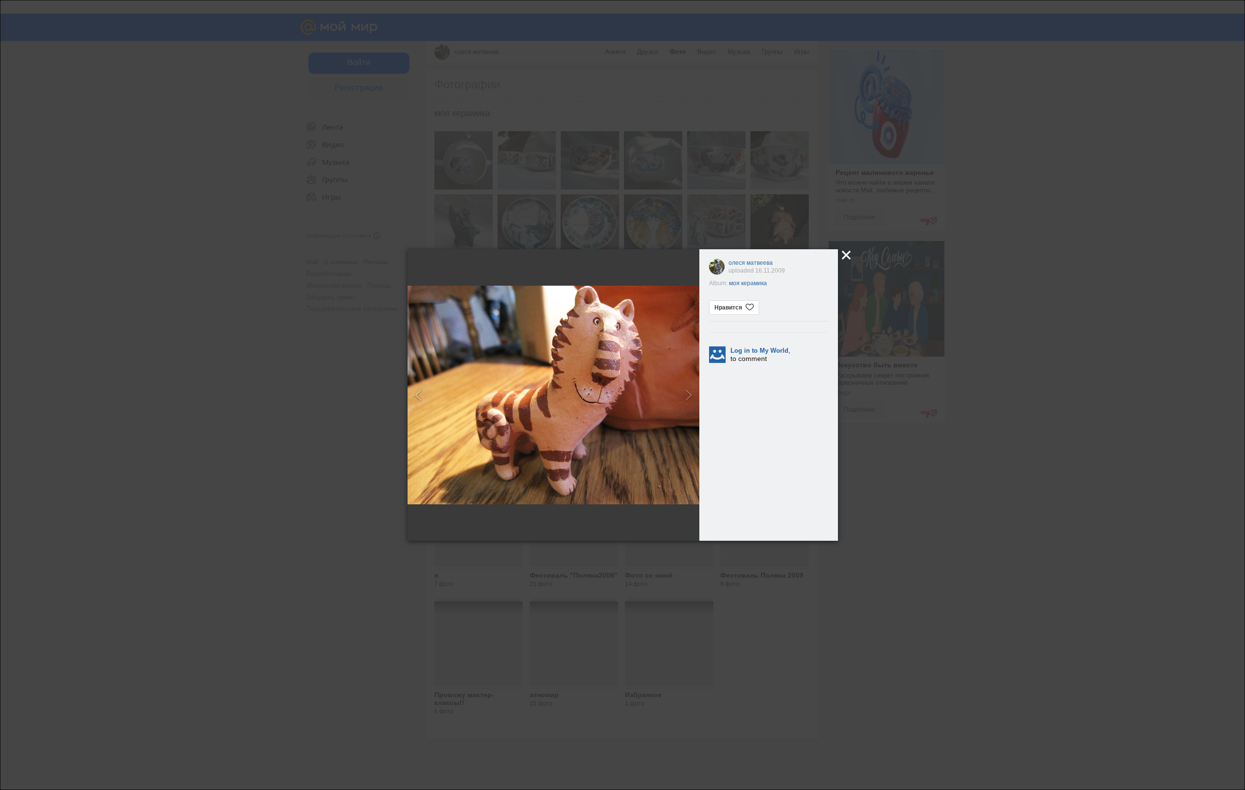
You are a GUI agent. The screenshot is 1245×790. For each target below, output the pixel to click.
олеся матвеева (751, 262)
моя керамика (748, 283)
